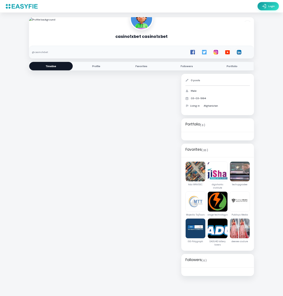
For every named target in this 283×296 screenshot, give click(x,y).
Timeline (51, 66)
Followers (187, 66)
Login (268, 6)
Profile (96, 66)
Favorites (141, 66)
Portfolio (232, 66)
